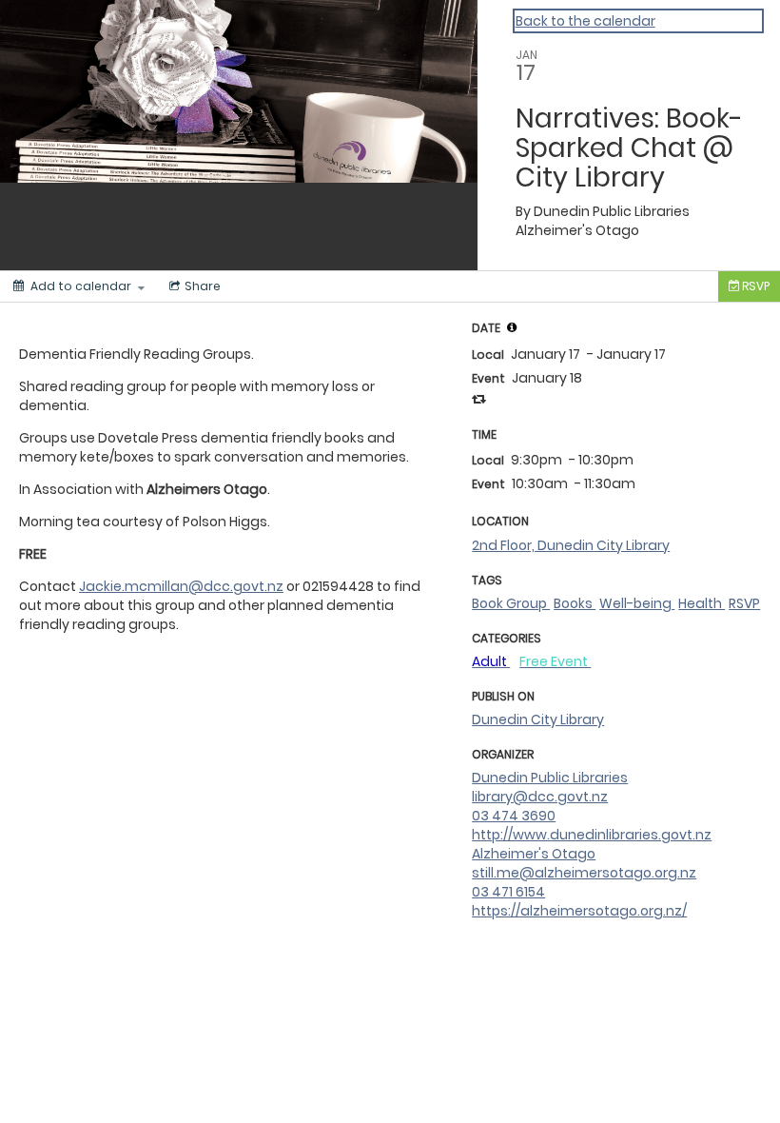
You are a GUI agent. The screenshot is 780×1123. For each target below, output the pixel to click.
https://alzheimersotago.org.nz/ (579, 910)
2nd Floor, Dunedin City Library (571, 545)
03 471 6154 (508, 891)
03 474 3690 (514, 815)
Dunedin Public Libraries (550, 777)
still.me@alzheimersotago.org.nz (584, 872)
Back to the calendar (585, 20)
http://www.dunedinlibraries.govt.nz (592, 834)
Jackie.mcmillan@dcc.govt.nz (181, 586)
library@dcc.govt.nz (540, 796)
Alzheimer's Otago (533, 853)
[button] (512, 327)
